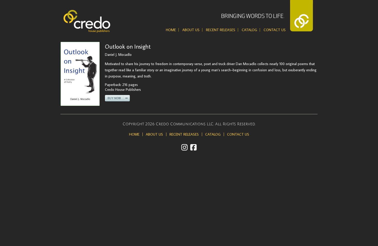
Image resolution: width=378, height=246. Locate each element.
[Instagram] (184, 147)
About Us (191, 30)
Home (171, 30)
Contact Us (275, 30)
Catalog (249, 30)
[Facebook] (193, 147)
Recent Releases (220, 30)
